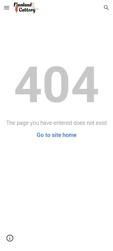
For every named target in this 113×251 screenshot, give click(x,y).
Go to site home (57, 135)
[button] (6, 7)
